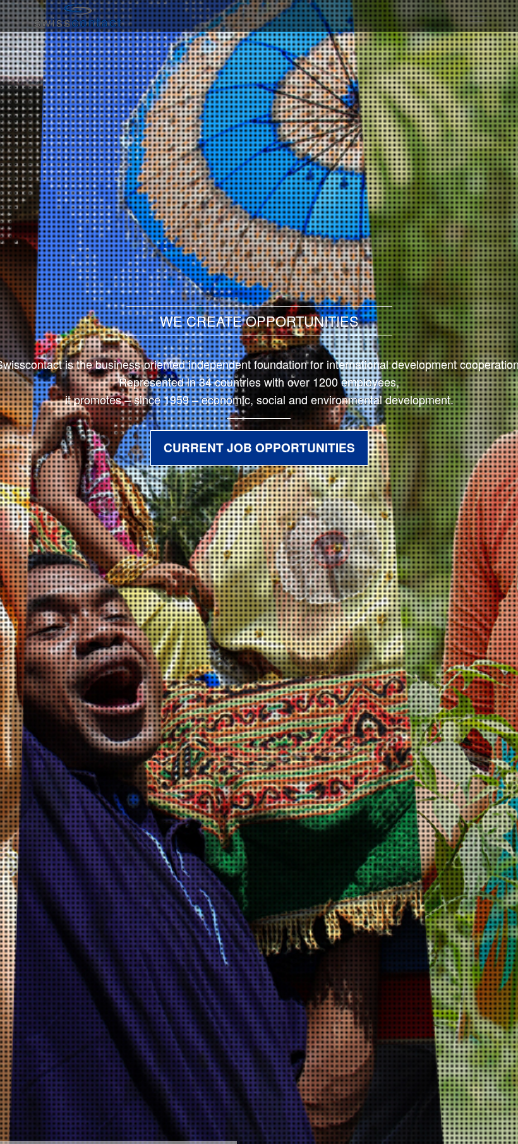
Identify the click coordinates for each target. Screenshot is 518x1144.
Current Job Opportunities (259, 447)
